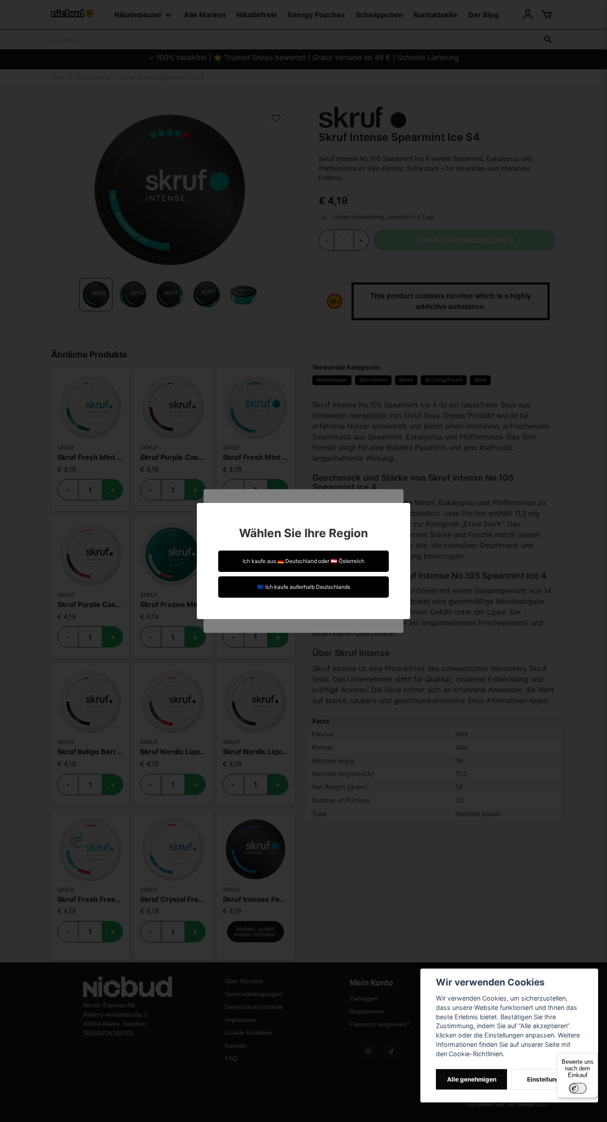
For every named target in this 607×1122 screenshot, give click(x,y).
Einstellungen (547, 1079)
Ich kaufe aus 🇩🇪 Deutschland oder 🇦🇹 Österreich (303, 561)
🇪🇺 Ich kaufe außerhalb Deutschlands (303, 586)
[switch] (578, 1088)
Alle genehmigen (471, 1079)
